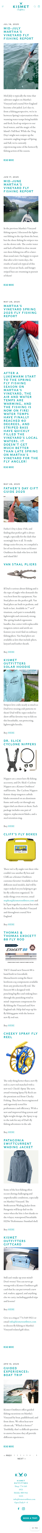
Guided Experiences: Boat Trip (16, 1371)
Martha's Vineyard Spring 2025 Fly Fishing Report (20, 311)
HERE (10, 652)
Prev (9, 1455)
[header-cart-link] (39, 6)
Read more (9, 160)
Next (21, 1459)
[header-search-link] (35, 6)
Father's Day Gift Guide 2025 (21, 490)
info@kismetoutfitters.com (22, 1322)
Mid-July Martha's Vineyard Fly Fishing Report (19, 33)
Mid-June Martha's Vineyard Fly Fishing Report (19, 186)
